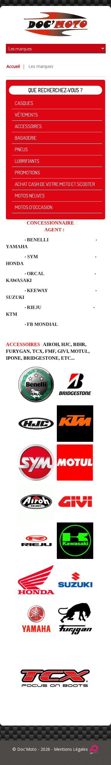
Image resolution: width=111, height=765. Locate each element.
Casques (24, 103)
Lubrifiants (27, 161)
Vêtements (26, 114)
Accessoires (28, 126)
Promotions (27, 172)
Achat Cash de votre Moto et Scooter (55, 184)
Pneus (21, 149)
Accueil (13, 66)
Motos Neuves (30, 195)
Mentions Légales (71, 749)
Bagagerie (25, 138)
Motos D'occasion (33, 207)
